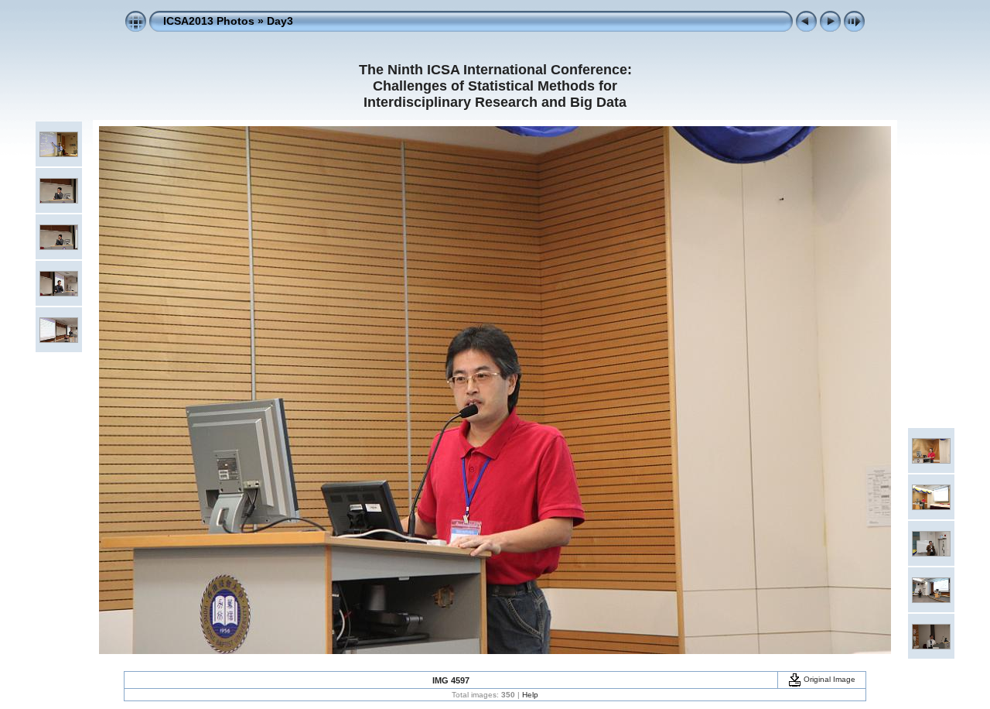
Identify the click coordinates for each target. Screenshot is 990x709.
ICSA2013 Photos (208, 21)
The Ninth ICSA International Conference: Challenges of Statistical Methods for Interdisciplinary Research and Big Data (495, 86)
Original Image (828, 679)
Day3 (280, 21)
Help (530, 694)
